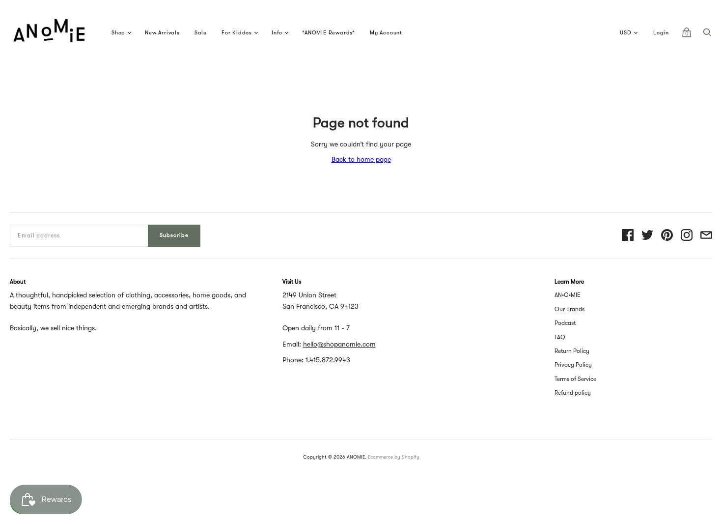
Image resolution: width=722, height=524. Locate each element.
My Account (386, 32)
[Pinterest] (667, 235)
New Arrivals (162, 32)
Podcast (565, 323)
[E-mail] (706, 235)
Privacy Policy (573, 364)
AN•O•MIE (568, 294)
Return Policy (572, 351)
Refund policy (573, 392)
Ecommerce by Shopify (393, 457)
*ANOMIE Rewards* (328, 32)
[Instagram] (687, 235)
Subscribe (174, 235)
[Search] (707, 35)
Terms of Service (575, 379)
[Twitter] (647, 235)
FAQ (560, 337)
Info (277, 32)
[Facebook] (628, 235)
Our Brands (569, 309)
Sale (200, 32)
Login (661, 32)
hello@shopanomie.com (339, 344)
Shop (118, 32)
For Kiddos (237, 32)
